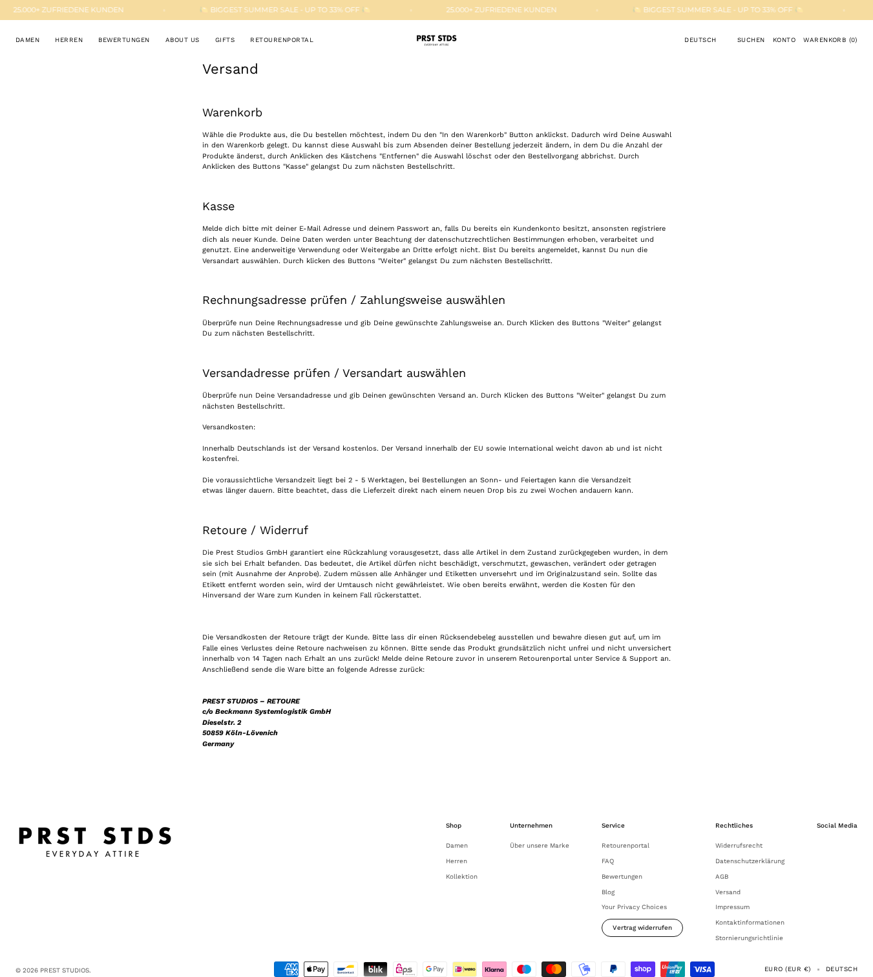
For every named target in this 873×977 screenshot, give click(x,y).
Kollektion (462, 876)
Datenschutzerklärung (749, 860)
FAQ (608, 860)
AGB (721, 876)
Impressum (732, 906)
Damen (457, 845)
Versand (728, 892)
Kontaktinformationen (749, 922)
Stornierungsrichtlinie (749, 937)
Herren (456, 860)
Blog (608, 892)
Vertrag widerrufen (642, 927)
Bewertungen (622, 876)
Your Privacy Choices (634, 906)
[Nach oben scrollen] (853, 957)
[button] (700, 40)
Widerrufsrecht (739, 845)
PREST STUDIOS (64, 970)
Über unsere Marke (539, 845)
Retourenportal (625, 845)
